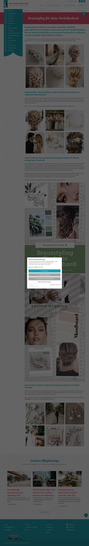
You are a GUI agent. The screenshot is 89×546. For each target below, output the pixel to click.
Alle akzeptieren (44, 271)
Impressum (58, 284)
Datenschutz (52, 284)
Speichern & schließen (44, 275)
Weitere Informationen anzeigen (44, 281)
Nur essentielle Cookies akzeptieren (44, 278)
